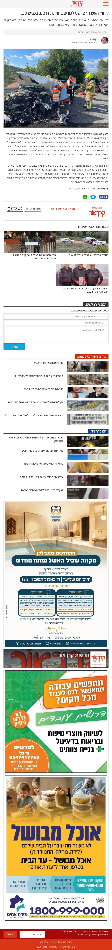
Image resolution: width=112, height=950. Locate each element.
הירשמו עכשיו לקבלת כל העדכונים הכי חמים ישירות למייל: (85, 931)
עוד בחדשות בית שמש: (91, 356)
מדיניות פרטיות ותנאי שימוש (61, 942)
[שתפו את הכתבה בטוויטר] (93, 197)
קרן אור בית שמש (50, 946)
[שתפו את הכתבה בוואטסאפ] (85, 197)
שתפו (102, 196)
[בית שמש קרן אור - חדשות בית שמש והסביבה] (46, 4)
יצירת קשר (44, 942)
